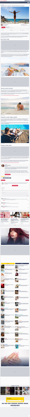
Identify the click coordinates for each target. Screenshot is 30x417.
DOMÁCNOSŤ (6, 320)
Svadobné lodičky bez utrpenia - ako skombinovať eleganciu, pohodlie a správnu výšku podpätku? (10, 279)
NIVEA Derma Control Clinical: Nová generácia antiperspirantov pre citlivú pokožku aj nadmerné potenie (23, 310)
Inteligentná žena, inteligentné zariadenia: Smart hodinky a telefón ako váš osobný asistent (24, 304)
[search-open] (29, 2)
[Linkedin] (29, 0)
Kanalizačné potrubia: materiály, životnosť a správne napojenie (10, 333)
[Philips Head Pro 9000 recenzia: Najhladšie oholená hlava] (26, 389)
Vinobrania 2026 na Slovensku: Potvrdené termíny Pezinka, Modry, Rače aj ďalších (9, 265)
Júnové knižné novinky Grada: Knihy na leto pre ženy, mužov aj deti (24, 345)
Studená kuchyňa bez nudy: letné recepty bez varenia (23, 339)
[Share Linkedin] (9, 178)
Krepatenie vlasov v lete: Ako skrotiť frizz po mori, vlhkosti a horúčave (24, 269)
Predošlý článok (3, 180)
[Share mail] (10, 178)
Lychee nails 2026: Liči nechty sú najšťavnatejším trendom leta (8, 273)
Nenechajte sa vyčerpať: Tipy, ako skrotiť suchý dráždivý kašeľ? (9, 303)
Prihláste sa (5, 182)
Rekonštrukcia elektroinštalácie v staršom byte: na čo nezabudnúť (10, 327)
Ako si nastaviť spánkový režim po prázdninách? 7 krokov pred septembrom (23, 291)
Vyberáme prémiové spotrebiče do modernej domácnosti (10, 339)
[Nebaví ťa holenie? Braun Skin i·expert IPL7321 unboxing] (18, 393)
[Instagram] (27, 0)
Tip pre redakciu (26, 403)
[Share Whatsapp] (5, 178)
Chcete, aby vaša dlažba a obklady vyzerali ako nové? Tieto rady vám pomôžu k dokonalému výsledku (9, 321)
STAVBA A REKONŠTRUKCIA (8, 326)
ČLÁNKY (20, 302)
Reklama (9, 403)
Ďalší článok (27, 180)
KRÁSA (10, 2)
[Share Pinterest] (7, 178)
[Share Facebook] (3, 178)
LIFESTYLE (13, 2)
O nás (3, 403)
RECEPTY (15, 2)
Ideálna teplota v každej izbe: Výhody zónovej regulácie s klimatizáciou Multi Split (24, 333)
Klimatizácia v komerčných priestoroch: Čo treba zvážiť (24, 327)
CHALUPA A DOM (6, 332)
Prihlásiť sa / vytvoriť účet (15, 185)
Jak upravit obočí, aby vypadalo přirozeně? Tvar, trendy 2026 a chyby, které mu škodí (24, 297)
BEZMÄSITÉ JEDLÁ (21, 338)
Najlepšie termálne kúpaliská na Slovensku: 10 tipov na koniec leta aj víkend (10, 269)
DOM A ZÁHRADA (21, 314)
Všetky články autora (7, 174)
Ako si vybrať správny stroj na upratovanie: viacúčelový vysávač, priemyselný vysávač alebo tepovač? (24, 322)
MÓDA (18, 2)
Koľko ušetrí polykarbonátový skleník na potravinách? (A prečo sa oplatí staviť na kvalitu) (23, 316)
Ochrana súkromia (20, 403)
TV (19, 2)
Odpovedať (4, 200)
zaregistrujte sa (15, 183)
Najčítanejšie (8, 263)
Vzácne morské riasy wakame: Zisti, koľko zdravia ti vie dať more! (11, 95)
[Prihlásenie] (27, 2)
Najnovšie (22, 263)
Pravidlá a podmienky (14, 403)
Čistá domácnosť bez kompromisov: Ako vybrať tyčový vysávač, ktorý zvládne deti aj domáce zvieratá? (10, 346)
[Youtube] (26, 0)
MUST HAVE (20, 278)
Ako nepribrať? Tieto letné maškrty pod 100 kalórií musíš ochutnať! (11, 162)
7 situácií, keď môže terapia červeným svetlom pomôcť (9, 285)
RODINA (20, 290)
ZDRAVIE (20, 284)
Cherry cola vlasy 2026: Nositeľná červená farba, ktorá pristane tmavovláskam (23, 273)
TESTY (16, 2)
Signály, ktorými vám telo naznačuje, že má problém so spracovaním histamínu (24, 285)
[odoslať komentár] (27, 195)
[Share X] (6, 178)
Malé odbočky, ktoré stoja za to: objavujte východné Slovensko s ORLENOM (9, 309)
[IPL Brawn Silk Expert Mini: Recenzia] (26, 393)
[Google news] (17, 405)
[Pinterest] (28, 0)
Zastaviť (2, 30)
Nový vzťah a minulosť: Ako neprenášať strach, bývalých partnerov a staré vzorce (9, 291)
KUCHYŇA (6, 338)
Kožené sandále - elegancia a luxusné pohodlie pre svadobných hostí (23, 279)
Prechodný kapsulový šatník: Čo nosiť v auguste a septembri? (23, 265)
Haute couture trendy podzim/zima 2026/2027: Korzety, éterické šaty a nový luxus (9, 297)
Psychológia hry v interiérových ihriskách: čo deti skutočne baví (9, 315)
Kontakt (6, 403)
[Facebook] (25, 0)
